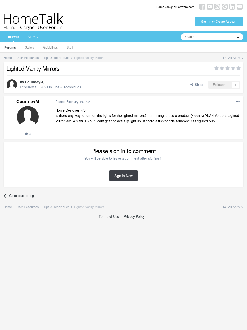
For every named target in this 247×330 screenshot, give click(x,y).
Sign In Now (123, 175)
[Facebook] (202, 6)
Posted (73, 101)
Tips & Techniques (67, 87)
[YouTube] (210, 6)
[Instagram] (217, 6)
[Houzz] (232, 6)
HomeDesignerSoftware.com (175, 7)
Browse (13, 36)
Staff (70, 47)
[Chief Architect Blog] (240, 6)
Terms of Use (109, 216)
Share (198, 84)
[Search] (238, 36)
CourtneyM (34, 81)
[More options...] (237, 102)
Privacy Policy (134, 216)
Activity (33, 36)
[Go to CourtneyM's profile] (12, 84)
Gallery (29, 47)
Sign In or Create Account (219, 21)
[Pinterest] (225, 6)
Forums (10, 47)
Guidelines (50, 47)
